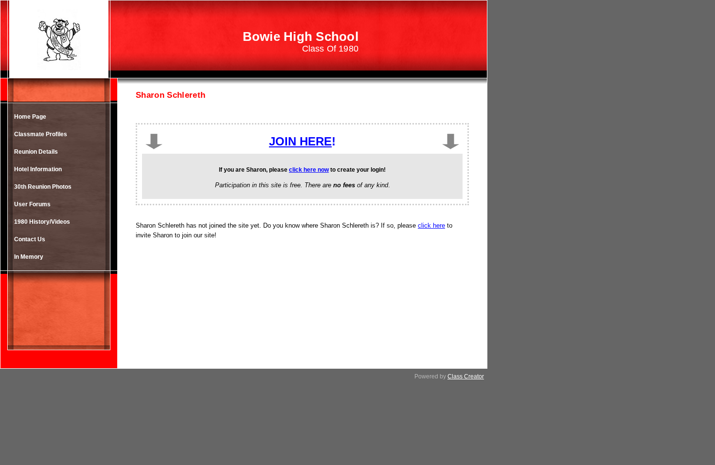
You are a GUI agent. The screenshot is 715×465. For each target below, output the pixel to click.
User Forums (32, 204)
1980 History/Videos (42, 221)
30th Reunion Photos (43, 186)
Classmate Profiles (40, 134)
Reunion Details (36, 151)
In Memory (28, 256)
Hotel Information (38, 169)
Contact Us (29, 239)
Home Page (30, 116)
